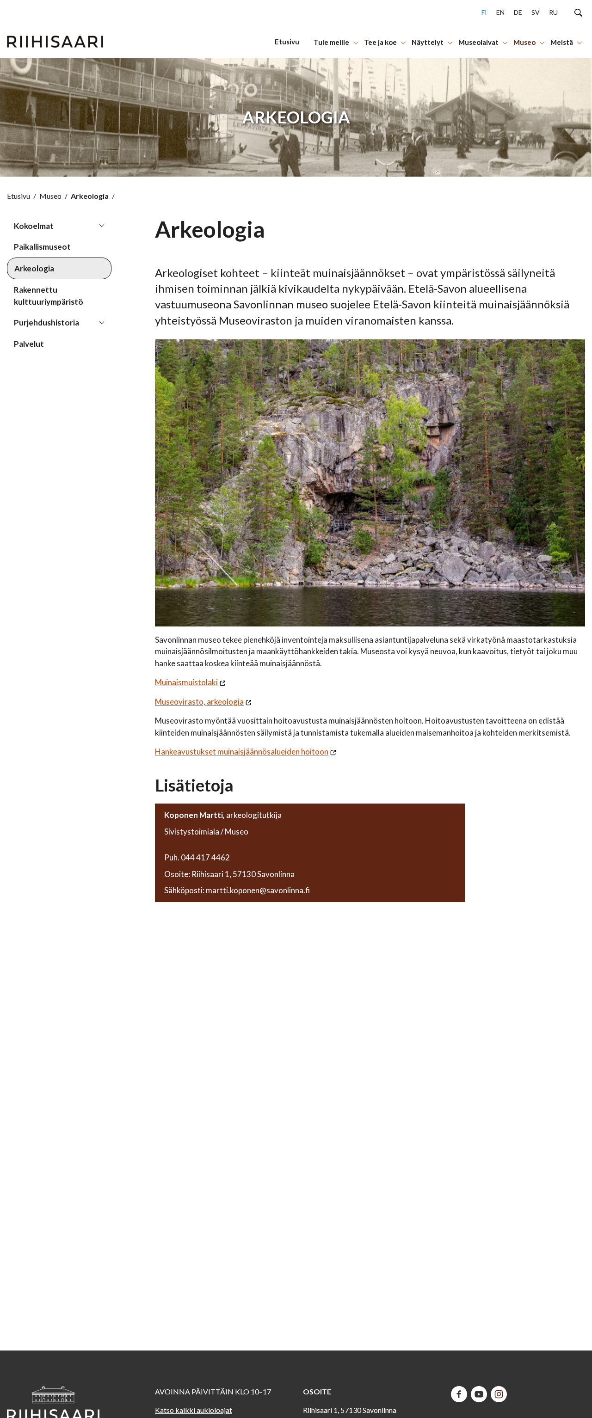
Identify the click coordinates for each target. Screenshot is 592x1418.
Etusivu (18, 195)
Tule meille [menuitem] (331, 42)
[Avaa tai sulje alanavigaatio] (356, 42)
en (500, 12)
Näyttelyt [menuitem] (428, 42)
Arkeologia (34, 268)
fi (484, 12)
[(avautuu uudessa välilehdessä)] (459, 1393)
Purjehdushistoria (46, 322)
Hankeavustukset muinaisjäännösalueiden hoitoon (241, 751)
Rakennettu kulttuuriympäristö (48, 296)
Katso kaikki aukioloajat (193, 1410)
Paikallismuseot (42, 247)
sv (535, 12)
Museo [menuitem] (524, 42)
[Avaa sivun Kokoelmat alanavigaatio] (102, 225)
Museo (50, 195)
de (518, 12)
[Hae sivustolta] (578, 12)
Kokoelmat (34, 226)
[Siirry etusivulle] (55, 29)
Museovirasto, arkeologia (199, 701)
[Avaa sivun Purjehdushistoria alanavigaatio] (102, 322)
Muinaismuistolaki (186, 682)
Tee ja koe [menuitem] (380, 42)
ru (553, 12)
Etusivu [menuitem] (287, 41)
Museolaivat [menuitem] (478, 42)
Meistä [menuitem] (561, 42)
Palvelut (29, 344)
